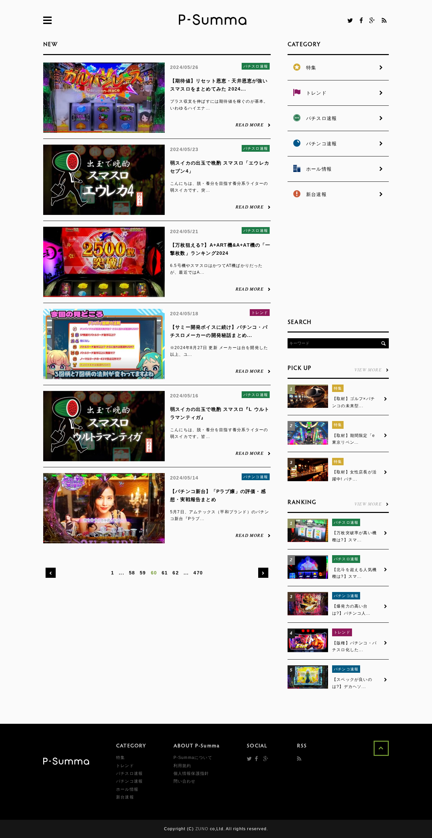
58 (132, 572)
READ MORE (250, 124)
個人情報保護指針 (191, 773)
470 (198, 572)
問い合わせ (184, 781)
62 (175, 572)
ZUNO (202, 829)
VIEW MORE (368, 369)
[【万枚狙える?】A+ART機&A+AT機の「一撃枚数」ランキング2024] (104, 293)
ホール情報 (127, 789)
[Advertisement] (338, 260)
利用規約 (182, 765)
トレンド (259, 313)
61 (165, 572)
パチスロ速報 (255, 66)
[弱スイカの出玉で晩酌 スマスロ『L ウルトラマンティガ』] (104, 457)
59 (143, 572)
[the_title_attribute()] (308, 406)
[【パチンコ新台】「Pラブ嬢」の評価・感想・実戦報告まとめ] (104, 539)
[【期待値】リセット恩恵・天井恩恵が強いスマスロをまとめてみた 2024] (104, 129)
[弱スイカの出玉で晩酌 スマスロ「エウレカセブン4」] (104, 211)
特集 (338, 388)
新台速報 (125, 797)
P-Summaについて (192, 757)
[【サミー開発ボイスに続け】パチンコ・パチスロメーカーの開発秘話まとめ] (104, 375)
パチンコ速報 (255, 477)
